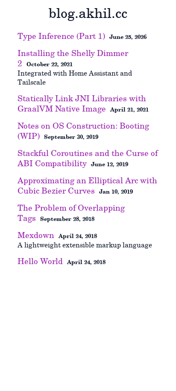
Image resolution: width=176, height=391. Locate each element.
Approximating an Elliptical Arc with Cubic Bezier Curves (87, 186)
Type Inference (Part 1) (61, 36)
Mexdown (36, 235)
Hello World (40, 261)
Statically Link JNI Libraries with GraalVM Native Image (82, 104)
